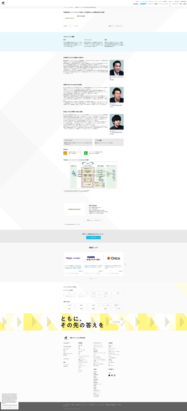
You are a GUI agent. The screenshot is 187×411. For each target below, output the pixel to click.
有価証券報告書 (96, 374)
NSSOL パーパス (111, 349)
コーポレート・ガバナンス (98, 358)
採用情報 (164, 1)
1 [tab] (91, 278)
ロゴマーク (110, 356)
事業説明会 (95, 380)
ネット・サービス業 (81, 349)
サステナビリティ (97, 343)
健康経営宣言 (96, 351)
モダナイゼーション (88, 273)
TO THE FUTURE (116, 322)
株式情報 (95, 388)
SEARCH (136, 1)
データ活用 (71, 273)
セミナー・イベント (158, 1)
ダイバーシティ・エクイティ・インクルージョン (100, 353)
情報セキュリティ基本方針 (75, 404)
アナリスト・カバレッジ (97, 391)
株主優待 (95, 385)
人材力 (64, 351)
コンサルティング (81, 357)
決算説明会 (95, 377)
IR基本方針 (95, 371)
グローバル (105, 296)
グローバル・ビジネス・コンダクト (114, 354)
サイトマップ (65, 406)
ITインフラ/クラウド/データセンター (84, 356)
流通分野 (93, 305)
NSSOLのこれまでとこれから (67, 353)
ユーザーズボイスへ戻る (69, 287)
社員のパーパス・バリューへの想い (114, 351)
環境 (94, 348)
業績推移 (95, 373)
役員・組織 (110, 360)
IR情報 (95, 369)
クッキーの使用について (91, 404)
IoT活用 (118, 293)
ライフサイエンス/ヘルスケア (83, 362)
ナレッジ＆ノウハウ (143, 1)
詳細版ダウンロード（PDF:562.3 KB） (115, 26)
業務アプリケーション (81, 359)
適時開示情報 (96, 382)
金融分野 (76, 273)
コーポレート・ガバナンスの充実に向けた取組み (100, 360)
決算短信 (95, 376)
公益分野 (81, 308)
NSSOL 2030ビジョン (112, 353)
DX (66, 273)
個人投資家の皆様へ (97, 394)
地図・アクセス (111, 365)
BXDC (79, 367)
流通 (79, 346)
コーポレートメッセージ (112, 348)
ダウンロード (151, 1)
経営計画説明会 (96, 379)
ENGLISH (169, 1)
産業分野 (81, 305)
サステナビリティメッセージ (98, 345)
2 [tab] (96, 278)
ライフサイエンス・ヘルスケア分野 (118, 305)
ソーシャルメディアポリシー (100, 404)
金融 (79, 348)
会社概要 (110, 359)
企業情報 (110, 343)
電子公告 (95, 393)
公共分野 (69, 308)
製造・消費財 (80, 345)
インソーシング (93, 296)
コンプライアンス (96, 362)
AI (81, 293)
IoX (78, 368)
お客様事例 (65, 366)
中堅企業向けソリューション (82, 360)
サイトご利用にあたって (67, 404)
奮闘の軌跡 (65, 355)
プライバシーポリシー (83, 404)
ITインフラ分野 (118, 308)
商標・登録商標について (113, 404)
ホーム (65, 7)
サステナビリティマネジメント (98, 346)
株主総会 (95, 387)
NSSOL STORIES (66, 348)
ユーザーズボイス (70, 7)
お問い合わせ (177, 1)
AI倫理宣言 (107, 404)
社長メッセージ (111, 345)
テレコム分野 (69, 305)
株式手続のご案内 (96, 390)
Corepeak (65, 343)
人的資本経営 (96, 349)
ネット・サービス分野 (105, 305)
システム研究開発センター (113, 357)
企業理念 (110, 346)
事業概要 (80, 343)
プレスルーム (150, 3)
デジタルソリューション (82, 365)
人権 (94, 355)
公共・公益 (80, 351)
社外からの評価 (96, 365)
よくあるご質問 (96, 396)
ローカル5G (93, 293)
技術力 (64, 350)
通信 (79, 353)
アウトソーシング (81, 296)
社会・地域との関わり (97, 356)
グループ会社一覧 (111, 362)
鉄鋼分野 (105, 308)
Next (125, 264)
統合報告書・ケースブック (98, 384)
